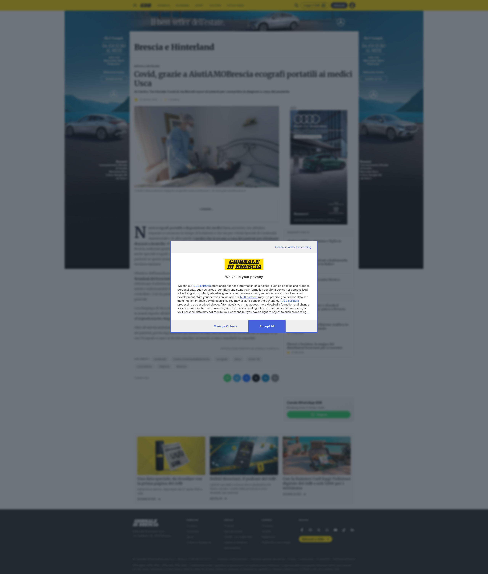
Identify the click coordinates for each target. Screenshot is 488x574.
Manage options (225, 326)
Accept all (266, 326)
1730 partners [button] (202, 286)
